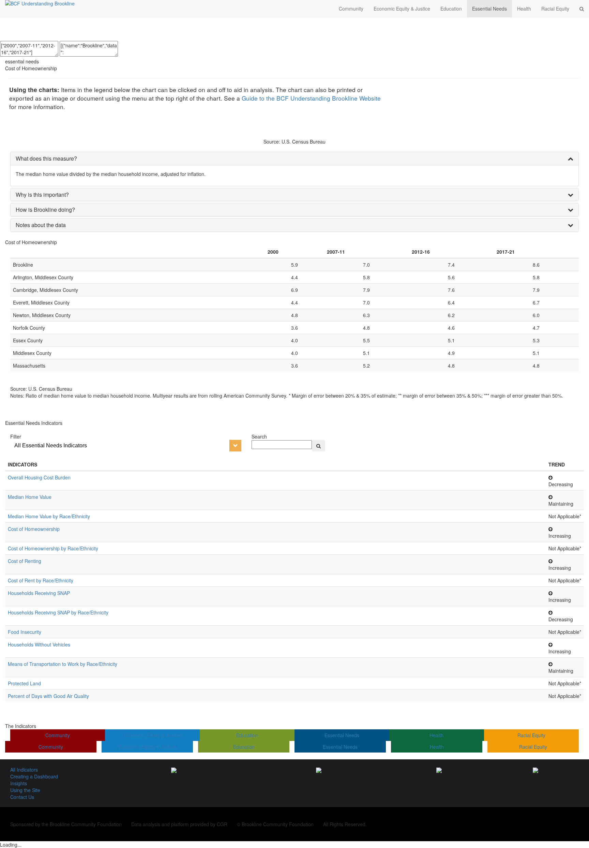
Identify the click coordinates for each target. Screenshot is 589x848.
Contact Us (22, 796)
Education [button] (451, 8)
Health (436, 735)
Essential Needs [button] (489, 8)
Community (57, 735)
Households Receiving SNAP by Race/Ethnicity (58, 612)
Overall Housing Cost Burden (39, 477)
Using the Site (25, 790)
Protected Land (24, 683)
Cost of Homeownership (34, 528)
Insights (18, 783)
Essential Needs (341, 735)
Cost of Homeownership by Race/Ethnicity (53, 548)
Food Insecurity (24, 631)
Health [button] (524, 8)
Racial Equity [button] (555, 8)
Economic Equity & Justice (152, 735)
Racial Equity (531, 735)
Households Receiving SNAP (39, 593)
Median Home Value (29, 496)
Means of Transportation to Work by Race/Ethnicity (62, 663)
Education (247, 735)
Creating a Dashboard (34, 776)
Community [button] (351, 8)
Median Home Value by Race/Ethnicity (49, 516)
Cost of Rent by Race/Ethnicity (40, 580)
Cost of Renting (24, 560)
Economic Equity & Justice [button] (402, 8)
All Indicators (24, 769)
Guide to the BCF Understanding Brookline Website (311, 98)
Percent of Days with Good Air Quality (48, 696)
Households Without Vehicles (39, 644)
